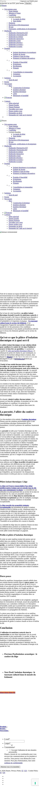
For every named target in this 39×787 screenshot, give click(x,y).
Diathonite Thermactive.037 (18, 148)
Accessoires (17, 191)
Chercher (28, 3)
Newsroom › (4, 731)
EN (25, 771)
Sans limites (17, 136)
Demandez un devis (15, 226)
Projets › (3, 729)
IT (22, 771)
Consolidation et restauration (22, 187)
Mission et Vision (15, 128)
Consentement (9, 747)
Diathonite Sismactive (16, 154)
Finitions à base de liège (21, 171)
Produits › (3, 727)
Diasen (9, 357)
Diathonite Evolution (16, 152)
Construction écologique (21, 203)
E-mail (7, 739)
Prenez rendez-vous (15, 224)
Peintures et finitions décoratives (24, 173)
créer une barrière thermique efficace (20, 351)
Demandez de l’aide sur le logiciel (20, 228)
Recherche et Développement (19, 140)
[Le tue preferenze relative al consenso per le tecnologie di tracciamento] (35, 783)
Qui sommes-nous (10, 124)
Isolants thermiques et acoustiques (24, 167)
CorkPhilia (12, 130)
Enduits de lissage (19, 169)
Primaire (16, 183)
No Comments (19, 359)
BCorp (11, 142)
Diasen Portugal (14, 220)
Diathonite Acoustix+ (16, 160)
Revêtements (17, 181)
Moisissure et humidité (20, 211)
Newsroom (8, 199)
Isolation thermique (19, 207)
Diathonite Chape (15, 156)
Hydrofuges (17, 179)
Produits (7, 164)
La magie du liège (19, 134)
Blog (10, 201)
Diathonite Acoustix (15, 162)
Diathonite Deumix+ (16, 158)
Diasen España (14, 218)
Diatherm (12, 138)
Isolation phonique (19, 205)
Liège (15, 209)
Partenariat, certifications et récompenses (22, 144)
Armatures (16, 189)
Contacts (7, 215)
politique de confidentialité (13, 763)
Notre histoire (13, 126)
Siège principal (14, 216)
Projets (6, 197)
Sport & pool (13, 195)
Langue (7, 743)
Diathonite (7, 146)
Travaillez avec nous (16, 222)
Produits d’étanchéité (20, 177)
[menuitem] (8, 97)
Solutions (7, 193)
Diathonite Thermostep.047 (18, 150)
